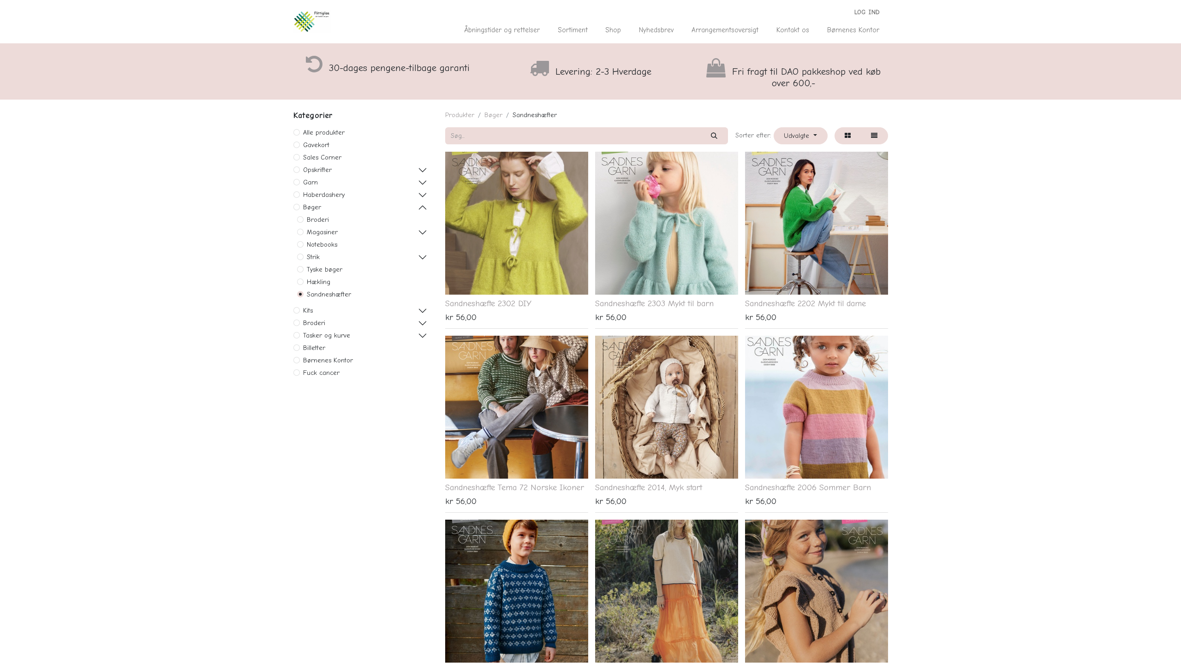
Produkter (459, 115)
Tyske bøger (324, 269)
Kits (308, 310)
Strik (313, 257)
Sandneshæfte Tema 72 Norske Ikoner (514, 487)
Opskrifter (317, 170)
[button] (801, 135)
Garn (310, 182)
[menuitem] (502, 30)
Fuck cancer (321, 373)
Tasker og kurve (326, 335)
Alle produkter (324, 132)
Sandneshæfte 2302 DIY (488, 303)
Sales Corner (322, 157)
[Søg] (714, 135)
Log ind (867, 12)
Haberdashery (324, 195)
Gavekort (316, 145)
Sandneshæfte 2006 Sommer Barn (808, 487)
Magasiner (322, 232)
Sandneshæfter (329, 294)
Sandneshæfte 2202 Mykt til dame (805, 303)
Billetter (314, 348)
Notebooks (322, 245)
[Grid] (848, 135)
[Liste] (874, 135)
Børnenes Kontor (328, 360)
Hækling (318, 282)
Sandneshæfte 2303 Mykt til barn (654, 303)
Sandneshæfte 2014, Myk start (648, 487)
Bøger (312, 207)
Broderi (318, 220)
